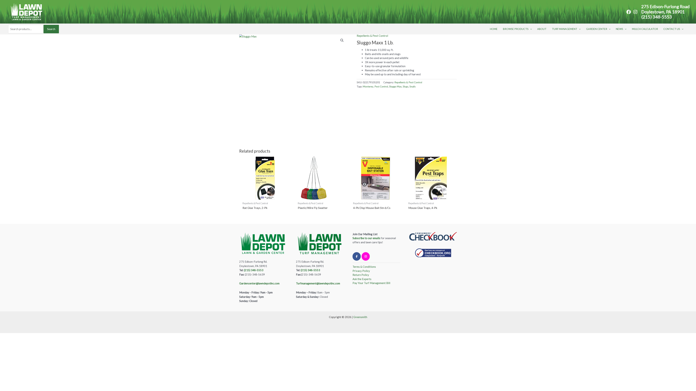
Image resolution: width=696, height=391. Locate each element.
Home (494, 28)
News (619, 28)
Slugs (405, 86)
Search (51, 29)
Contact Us (671, 28)
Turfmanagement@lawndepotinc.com (318, 283)
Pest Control (381, 86)
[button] (530, 29)
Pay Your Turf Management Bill (371, 283)
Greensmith (360, 317)
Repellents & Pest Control (372, 35)
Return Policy (361, 274)
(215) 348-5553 (656, 16)
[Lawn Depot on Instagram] (366, 256)
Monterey (368, 86)
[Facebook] (628, 12)
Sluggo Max (395, 86)
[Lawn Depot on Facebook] (357, 256)
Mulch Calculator (645, 28)
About (541, 28)
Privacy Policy (361, 270)
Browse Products (516, 28)
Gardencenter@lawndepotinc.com (259, 283)
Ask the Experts (362, 279)
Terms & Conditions (364, 266)
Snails (412, 86)
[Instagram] (635, 12)
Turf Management (564, 28)
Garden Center (596, 28)
